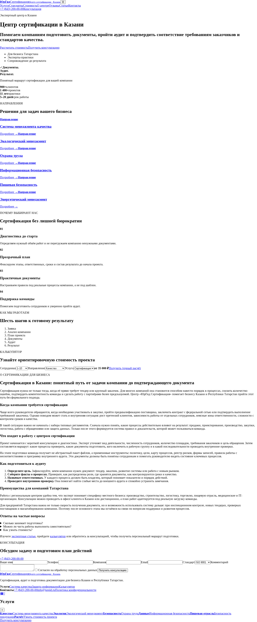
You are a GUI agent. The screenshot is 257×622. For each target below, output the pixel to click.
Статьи (63, 5)
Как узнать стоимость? (17, 529)
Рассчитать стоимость (14, 47)
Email (144, 562)
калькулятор (58, 536)
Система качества (20, 586)
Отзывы (54, 5)
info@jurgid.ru (46, 590)
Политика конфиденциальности (75, 590)
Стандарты (16, 5)
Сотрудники (8, 368)
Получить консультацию (43, 47)
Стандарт (189, 562)
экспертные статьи (23, 536)
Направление (36, 368)
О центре (43, 5)
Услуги (4, 5)
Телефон (52, 562)
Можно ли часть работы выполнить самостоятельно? (37, 526)
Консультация (32, 9)
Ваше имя (6, 562)
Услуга (69, 368)
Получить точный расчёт (125, 368)
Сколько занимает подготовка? (23, 523)
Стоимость (30, 5)
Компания (99, 562)
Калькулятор (67, 586)
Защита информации (45, 586)
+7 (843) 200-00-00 (12, 9)
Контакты (74, 5)
